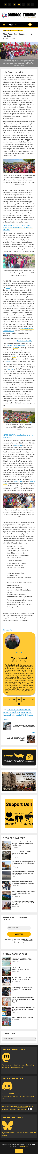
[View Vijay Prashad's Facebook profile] (21, 653)
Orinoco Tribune (22, 1107)
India (18, 712)
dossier (10, 369)
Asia (4, 30)
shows (8, 288)
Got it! (19, 1151)
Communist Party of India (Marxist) (19, 709)
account (17, 1067)
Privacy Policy (24, 1146)
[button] (4, 25)
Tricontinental (7, 630)
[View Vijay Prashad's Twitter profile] (16, 653)
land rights (6, 715)
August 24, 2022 (9, 39)
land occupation (26, 712)
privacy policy (28, 940)
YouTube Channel (27, 24)
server (12, 1094)
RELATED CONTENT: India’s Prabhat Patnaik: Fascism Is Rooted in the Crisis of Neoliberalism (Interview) (18, 227)
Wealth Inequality (27, 715)
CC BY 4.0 (24, 1109)
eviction (15, 347)
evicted (14, 356)
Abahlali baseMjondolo (24, 341)
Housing (12, 712)
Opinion (20, 30)
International (12, 30)
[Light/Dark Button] (11, 25)
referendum (18, 445)
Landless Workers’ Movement (16, 345)
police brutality (16, 715)
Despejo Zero (17, 481)
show (9, 306)
